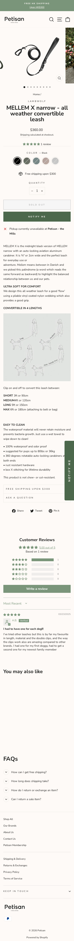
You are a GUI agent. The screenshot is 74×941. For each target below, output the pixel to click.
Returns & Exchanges (15, 865)
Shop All (8, 819)
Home (36, 94)
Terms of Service (12, 878)
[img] (11, 615)
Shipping (25, 134)
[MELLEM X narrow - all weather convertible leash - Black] (5, 736)
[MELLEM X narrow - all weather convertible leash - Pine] (10, 736)
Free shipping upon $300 (28, 488)
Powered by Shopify (37, 937)
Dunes (46, 161)
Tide (36, 161)
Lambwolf (37, 101)
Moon (55, 161)
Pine (27, 161)
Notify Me (37, 216)
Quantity (37, 182)
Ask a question (20, 497)
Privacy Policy (11, 872)
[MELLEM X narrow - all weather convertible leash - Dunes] (19, 736)
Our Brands (9, 826)
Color (37, 152)
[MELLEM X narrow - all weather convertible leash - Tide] (14, 736)
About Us (8, 832)
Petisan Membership (14, 845)
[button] (32, 144)
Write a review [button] (37, 589)
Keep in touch (16, 891)
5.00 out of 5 (47, 547)
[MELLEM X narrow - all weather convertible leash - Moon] (23, 736)
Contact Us (9, 839)
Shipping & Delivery (14, 859)
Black (17, 161)
